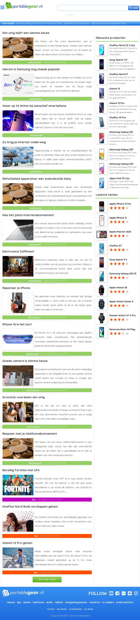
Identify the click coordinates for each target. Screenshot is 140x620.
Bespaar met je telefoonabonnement (29, 433)
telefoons (38, 602)
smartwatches (124, 602)
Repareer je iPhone (16, 288)
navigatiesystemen (76, 602)
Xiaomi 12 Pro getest (17, 543)
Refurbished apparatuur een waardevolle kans (36, 179)
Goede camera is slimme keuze (25, 361)
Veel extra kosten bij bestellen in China (108, 23)
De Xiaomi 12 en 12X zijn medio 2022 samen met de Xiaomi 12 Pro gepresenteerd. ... (122, 93)
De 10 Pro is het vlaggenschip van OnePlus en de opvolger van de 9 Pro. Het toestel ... (123, 122)
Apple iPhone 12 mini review (76, 23)
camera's (94, 602)
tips (34, 499)
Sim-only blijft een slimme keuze (25, 33)
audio (49, 602)
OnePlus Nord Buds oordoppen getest (30, 506)
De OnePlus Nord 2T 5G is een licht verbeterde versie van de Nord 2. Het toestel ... (122, 79)
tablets (59, 602)
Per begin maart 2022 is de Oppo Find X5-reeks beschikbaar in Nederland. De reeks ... (123, 183)
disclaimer (62, 609)
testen (27, 602)
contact (51, 609)
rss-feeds (88, 609)
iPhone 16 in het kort (17, 324)
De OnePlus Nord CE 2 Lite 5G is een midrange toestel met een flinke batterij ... (123, 50)
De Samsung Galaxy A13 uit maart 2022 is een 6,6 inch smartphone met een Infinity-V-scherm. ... (122, 138)
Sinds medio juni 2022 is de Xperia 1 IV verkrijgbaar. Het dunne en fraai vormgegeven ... (122, 64)
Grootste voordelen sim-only (23, 397)
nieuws (11, 602)
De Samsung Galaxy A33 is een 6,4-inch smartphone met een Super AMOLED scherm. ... (123, 154)
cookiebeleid (75, 609)
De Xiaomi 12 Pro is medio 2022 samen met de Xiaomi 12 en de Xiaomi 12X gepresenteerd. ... (123, 108)
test (36, 536)
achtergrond (34, 62)
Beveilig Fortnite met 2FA (21, 470)
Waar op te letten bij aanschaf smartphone (34, 106)
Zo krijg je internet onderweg (24, 142)
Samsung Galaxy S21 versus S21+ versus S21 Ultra (39, 23)
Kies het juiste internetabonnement (28, 215)
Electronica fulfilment (18, 251)
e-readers (108, 602)
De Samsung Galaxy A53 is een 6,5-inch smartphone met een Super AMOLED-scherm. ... (123, 168)
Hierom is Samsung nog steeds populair (31, 69)
